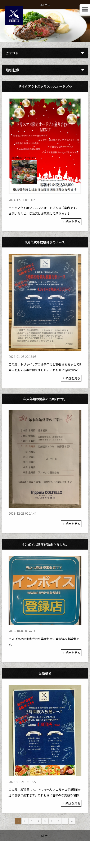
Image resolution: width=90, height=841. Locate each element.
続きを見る (73, 221)
